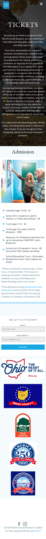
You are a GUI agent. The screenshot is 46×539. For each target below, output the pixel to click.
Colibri (37, 531)
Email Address (23, 335)
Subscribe (23, 347)
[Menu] (41, 4)
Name (23, 325)
